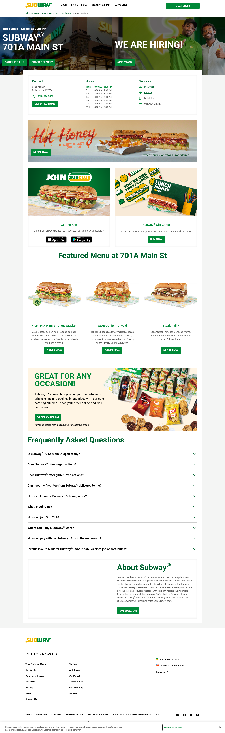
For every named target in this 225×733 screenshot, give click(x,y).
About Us (30, 682)
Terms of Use (41, 714)
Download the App (35, 676)
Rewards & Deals (101, 5)
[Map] (69, 589)
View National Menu (35, 664)
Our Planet (74, 676)
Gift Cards (121, 5)
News (28, 693)
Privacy (28, 714)
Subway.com (128, 610)
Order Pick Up (14, 62)
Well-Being (74, 670)
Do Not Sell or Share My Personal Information (131, 714)
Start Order (183, 5)
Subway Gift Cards (156, 225)
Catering (148, 92)
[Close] (220, 727)
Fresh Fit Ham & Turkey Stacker (54, 325)
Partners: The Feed (170, 660)
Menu (64, 5)
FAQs (157, 714)
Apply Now (125, 62)
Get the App (69, 225)
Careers (73, 693)
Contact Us (31, 699)
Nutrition (73, 664)
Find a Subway (79, 5)
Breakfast (149, 87)
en (162, 672)
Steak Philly (171, 325)
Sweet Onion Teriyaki (112, 325)
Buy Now (156, 239)
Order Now (40, 152)
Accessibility (55, 714)
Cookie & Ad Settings (74, 714)
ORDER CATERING (48, 417)
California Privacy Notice (97, 714)
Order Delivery (42, 62)
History (29, 688)
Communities (76, 682)
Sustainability (76, 688)
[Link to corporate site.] (38, 650)
